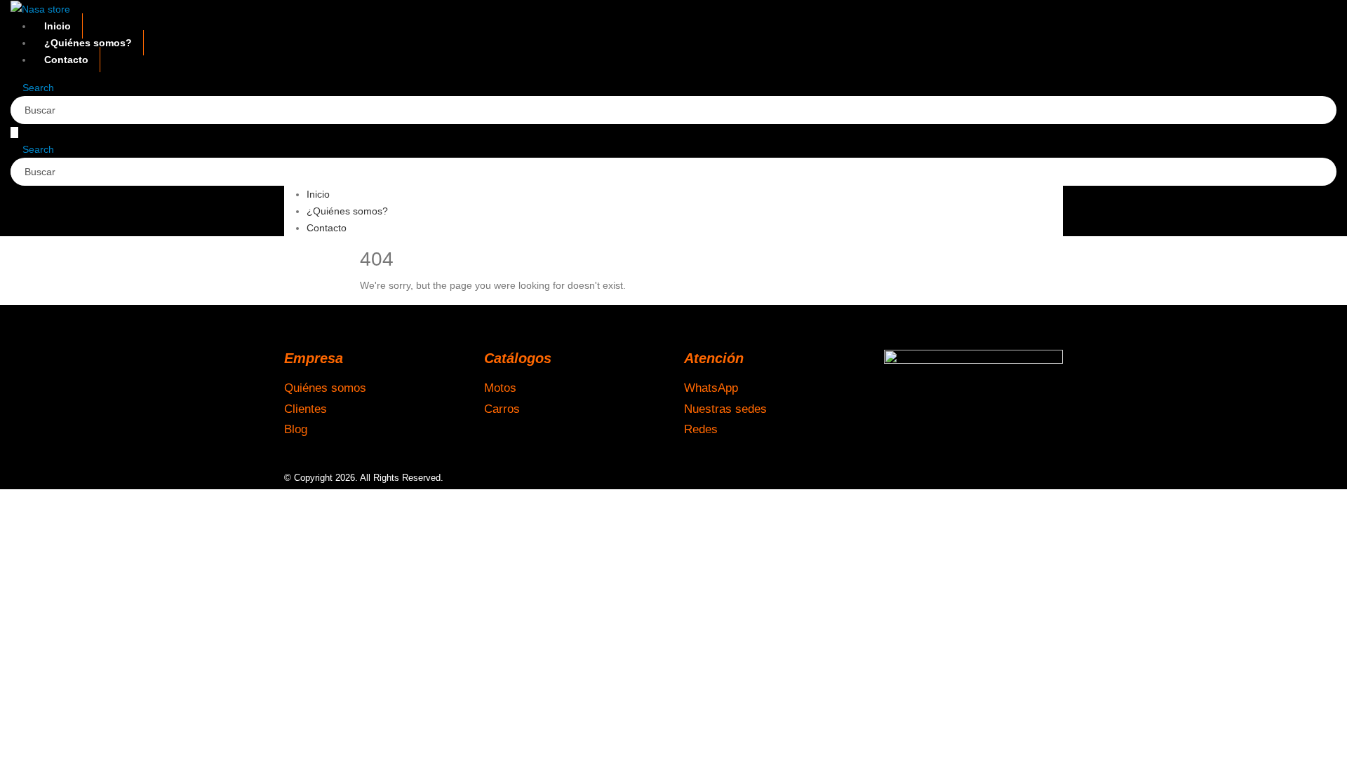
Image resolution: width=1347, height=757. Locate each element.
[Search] (175, 111)
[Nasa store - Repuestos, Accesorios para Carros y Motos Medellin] (40, 8)
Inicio (57, 26)
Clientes (305, 409)
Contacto (66, 59)
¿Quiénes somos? (88, 42)
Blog (295, 429)
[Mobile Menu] (14, 132)
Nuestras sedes (725, 409)
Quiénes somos (325, 388)
